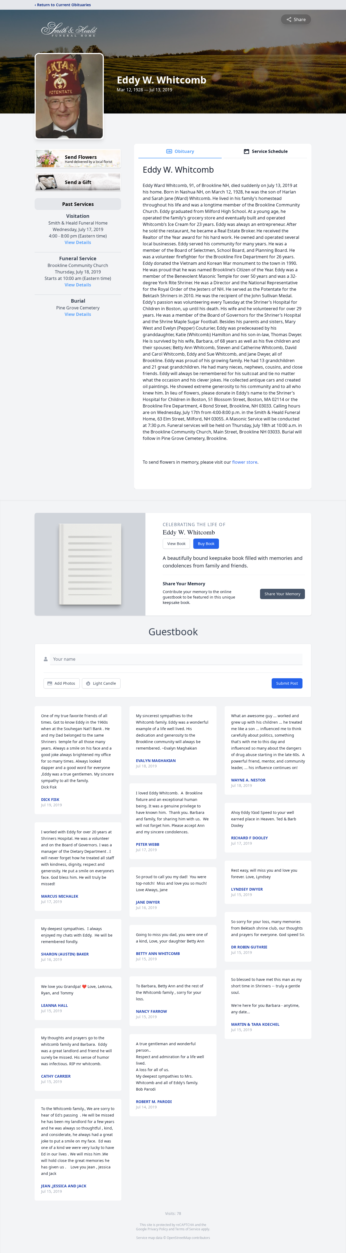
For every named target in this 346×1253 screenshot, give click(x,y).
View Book (176, 543)
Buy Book (206, 543)
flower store (244, 462)
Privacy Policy (158, 1229)
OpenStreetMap (179, 1237)
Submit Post (287, 683)
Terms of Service (187, 1229)
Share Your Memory (282, 593)
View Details (78, 242)
